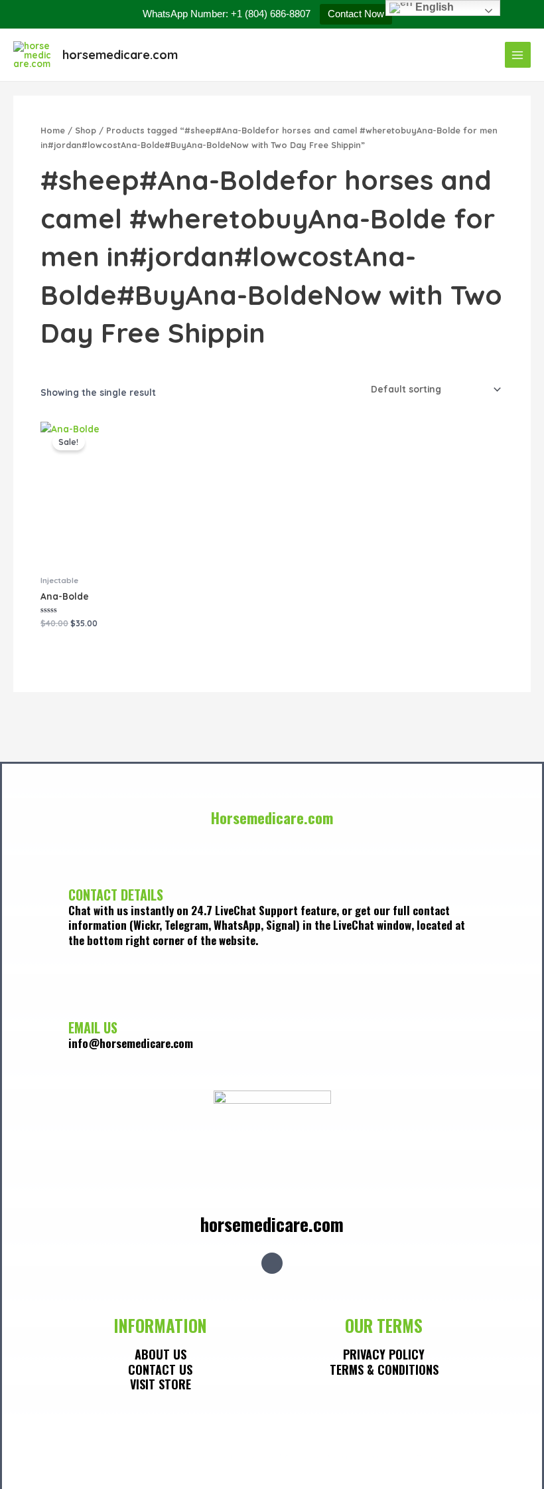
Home (52, 130)
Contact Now (356, 13)
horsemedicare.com (120, 54)
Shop (85, 130)
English (433, 7)
